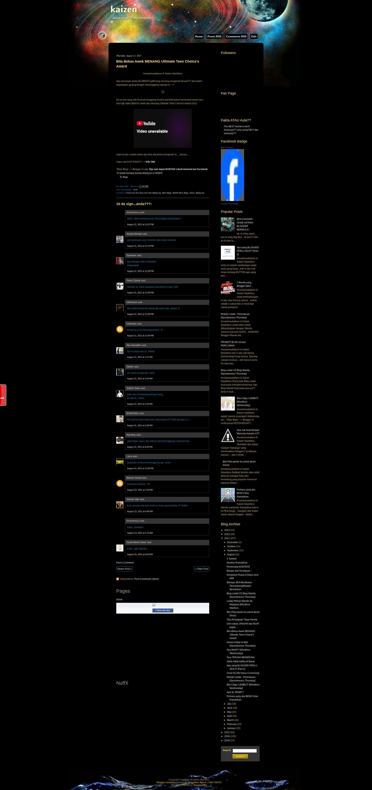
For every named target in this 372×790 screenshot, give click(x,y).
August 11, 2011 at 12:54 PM (140, 335)
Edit (254, 36)
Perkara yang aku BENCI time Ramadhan (246, 493)
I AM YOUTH (214, 782)
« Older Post (201, 569)
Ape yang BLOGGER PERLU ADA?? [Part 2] (248, 251)
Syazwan (131, 255)
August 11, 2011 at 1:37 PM (139, 357)
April (229, 716)
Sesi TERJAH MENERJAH (241, 657)
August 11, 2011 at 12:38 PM (140, 271)
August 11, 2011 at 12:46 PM (140, 292)
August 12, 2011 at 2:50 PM (140, 490)
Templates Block (197, 782)
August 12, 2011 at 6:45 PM (140, 511)
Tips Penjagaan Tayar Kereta (242, 619)
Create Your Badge (230, 204)
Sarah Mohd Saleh (136, 542)
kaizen (123, 10)
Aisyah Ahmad (134, 234)
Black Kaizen (227, 147)
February (232, 724)
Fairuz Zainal (133, 280)
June (229, 708)
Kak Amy (131, 435)
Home (199, 36)
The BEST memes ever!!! (237, 126)
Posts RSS (214, 36)
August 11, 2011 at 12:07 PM (140, 224)
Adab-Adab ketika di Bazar (241, 661)
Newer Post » (124, 569)
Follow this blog (163, 610)
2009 (227, 736)
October (231, 546)
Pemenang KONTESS (238, 566)
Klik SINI (150, 162)
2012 (227, 534)
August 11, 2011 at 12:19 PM (140, 246)
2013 (227, 530)
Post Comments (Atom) (146, 579)
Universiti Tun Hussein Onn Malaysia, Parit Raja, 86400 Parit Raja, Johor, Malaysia (165, 192)
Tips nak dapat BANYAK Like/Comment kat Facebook (178, 169)
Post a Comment (125, 562)
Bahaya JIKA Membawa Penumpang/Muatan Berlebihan (239, 586)
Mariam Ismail (134, 478)
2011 (227, 538)
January (231, 728)
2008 (227, 740)
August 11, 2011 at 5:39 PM (139, 425)
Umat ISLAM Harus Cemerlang (243, 673)
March (230, 720)
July (229, 703)
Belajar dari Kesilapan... (239, 570)
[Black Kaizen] (232, 200)
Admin (130, 366)
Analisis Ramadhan (237, 562)
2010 (227, 732)
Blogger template (166, 782)
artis (135, 189)
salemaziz (132, 302)
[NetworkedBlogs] (162, 604)
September (233, 550)
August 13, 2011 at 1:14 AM (140, 533)
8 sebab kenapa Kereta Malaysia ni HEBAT (140, 173)
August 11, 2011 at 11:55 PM (140, 468)
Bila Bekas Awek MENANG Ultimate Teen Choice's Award (157, 63)
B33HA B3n (133, 413)
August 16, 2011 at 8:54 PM (140, 554)
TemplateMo (200, 785)
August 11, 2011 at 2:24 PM (139, 378)
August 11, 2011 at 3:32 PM (139, 404)
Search (227, 750)
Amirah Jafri (133, 499)
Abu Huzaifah (134, 345)
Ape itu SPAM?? (235, 692)
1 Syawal (231, 558)
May (229, 712)
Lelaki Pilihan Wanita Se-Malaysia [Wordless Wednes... (240, 604)
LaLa (129, 456)
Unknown (132, 323)
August (230, 554)
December (232, 542)
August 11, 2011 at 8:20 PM (139, 447)
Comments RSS (236, 36)
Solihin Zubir (133, 388)
